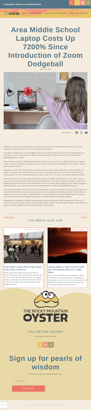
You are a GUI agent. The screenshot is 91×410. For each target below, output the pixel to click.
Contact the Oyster (55, 13)
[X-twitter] (88, 3)
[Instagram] (77, 3)
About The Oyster (31, 13)
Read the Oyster (78, 13)
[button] (71, 3)
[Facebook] (82, 3)
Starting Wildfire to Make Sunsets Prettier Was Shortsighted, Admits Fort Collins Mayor (66, 269)
